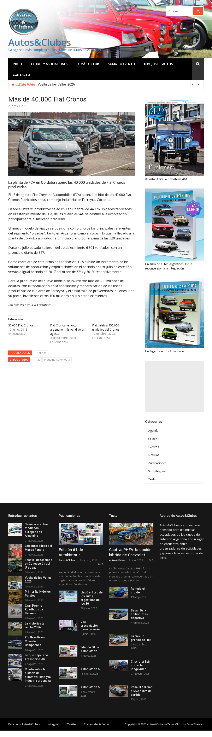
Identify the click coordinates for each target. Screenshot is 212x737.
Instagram (53, 724)
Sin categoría (157, 471)
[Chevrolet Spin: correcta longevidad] (118, 665)
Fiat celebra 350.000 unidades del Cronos (105, 327)
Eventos (153, 447)
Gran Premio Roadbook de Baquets (34, 609)
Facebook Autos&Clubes (24, 724)
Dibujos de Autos (158, 64)
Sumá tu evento (121, 64)
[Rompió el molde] (118, 592)
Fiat (37, 359)
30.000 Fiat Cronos (21, 325)
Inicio (17, 64)
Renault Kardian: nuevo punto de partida (142, 690)
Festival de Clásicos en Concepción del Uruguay (38, 563)
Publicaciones (157, 463)
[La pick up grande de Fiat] (118, 640)
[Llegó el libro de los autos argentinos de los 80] (68, 596)
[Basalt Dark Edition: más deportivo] (118, 614)
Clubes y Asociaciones (49, 64)
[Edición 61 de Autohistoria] (81, 534)
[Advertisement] (174, 386)
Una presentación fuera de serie (90, 625)
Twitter (72, 724)
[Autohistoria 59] (68, 673)
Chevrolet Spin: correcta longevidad (141, 665)
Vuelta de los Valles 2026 (56, 84)
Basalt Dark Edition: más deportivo (139, 614)
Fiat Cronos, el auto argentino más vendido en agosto (67, 329)
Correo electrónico (96, 724)
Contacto (21, 74)
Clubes (152, 439)
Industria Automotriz (57, 359)
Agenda (153, 431)
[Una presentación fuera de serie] (68, 625)
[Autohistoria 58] (68, 691)
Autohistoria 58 (91, 687)
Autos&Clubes (39, 42)
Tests (152, 479)
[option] (119, 84)
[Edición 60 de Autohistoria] (68, 651)
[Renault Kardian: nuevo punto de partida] (118, 691)
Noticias (42, 353)
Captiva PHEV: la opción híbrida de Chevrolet (130, 552)
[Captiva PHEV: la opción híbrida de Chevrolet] (131, 534)
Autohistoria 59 (91, 669)
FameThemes (195, 724)
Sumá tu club (88, 64)
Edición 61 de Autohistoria (71, 552)
